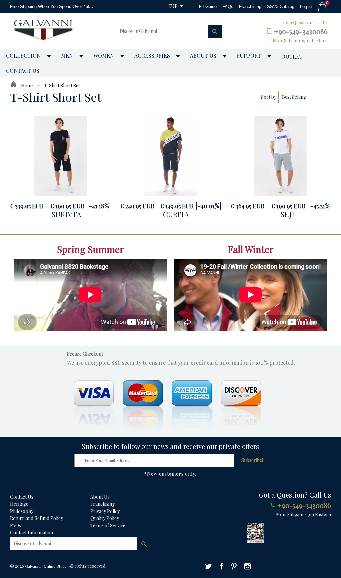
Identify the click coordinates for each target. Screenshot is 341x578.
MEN (67, 55)
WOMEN (103, 55)
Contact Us (21, 497)
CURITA (176, 214)
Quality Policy (104, 518)
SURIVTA (66, 214)
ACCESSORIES (152, 55)
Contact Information (31, 532)
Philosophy (21, 511)
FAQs (227, 6)
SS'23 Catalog (280, 6)
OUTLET (292, 56)
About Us (100, 497)
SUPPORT (249, 55)
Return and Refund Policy (36, 518)
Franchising (250, 6)
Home (27, 85)
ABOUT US (203, 55)
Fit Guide (208, 6)
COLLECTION (23, 55)
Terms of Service (107, 525)
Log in (306, 6)
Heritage (19, 504)
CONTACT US (22, 70)
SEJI (287, 214)
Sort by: (269, 97)
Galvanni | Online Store (46, 566)
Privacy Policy (105, 511)
